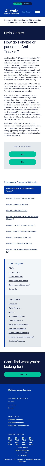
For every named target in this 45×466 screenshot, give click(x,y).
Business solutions (16, 422)
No (22, 162)
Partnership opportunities (18, 426)
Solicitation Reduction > (17, 341)
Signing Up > (13, 289)
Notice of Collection (22, 450)
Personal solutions (15, 419)
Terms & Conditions (22, 453)
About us (12, 405)
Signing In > (13, 304)
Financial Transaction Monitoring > (21, 337)
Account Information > (17, 316)
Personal (17, 4)
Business (27, 4)
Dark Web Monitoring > (17, 329)
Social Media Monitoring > (18, 324)
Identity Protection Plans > (18, 281)
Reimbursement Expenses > (19, 285)
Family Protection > (16, 277)
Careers (11, 402)
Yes (22, 154)
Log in (11, 408)
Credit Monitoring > (16, 320)
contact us (22, 374)
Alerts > (11, 312)
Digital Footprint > (15, 308)
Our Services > (14, 272)
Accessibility (22, 455)
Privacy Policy (23, 447)
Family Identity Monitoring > (19, 333)
